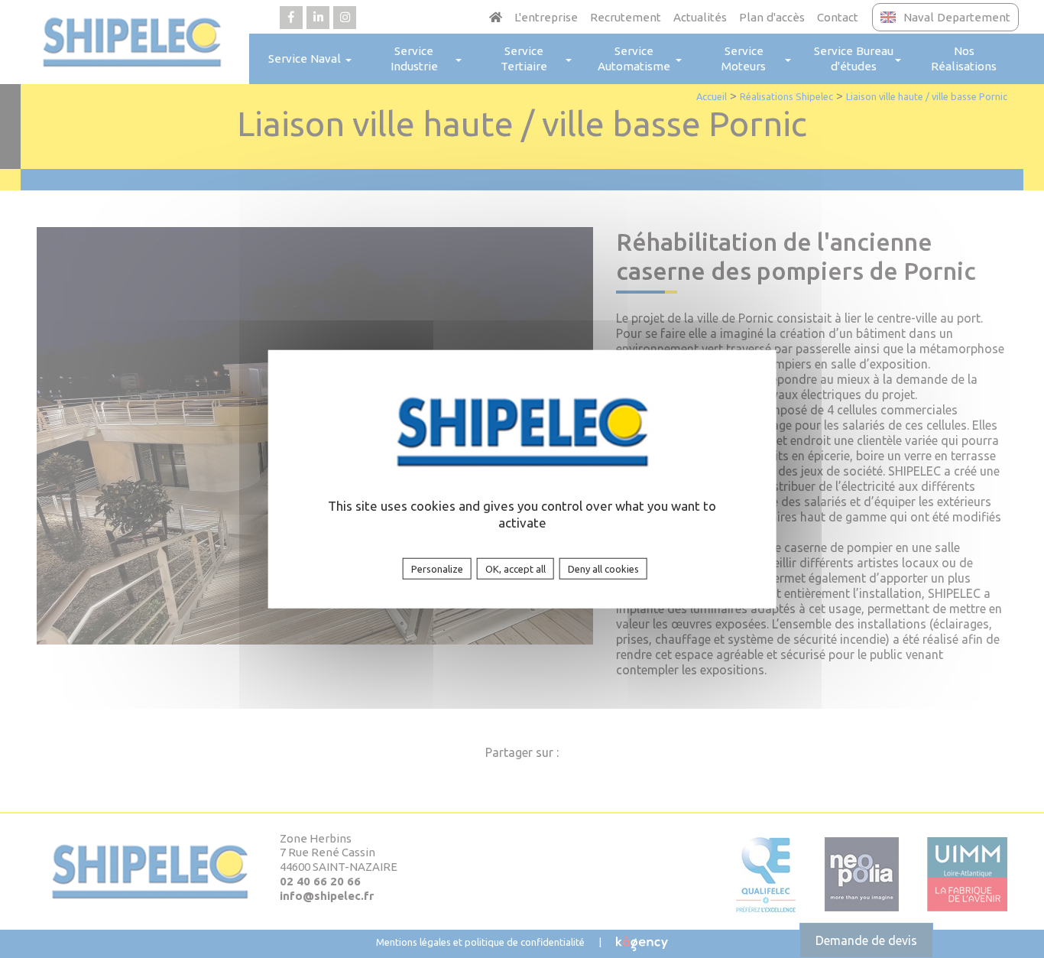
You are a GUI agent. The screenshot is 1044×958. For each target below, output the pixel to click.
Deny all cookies (603, 568)
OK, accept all (515, 568)
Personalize (437, 568)
